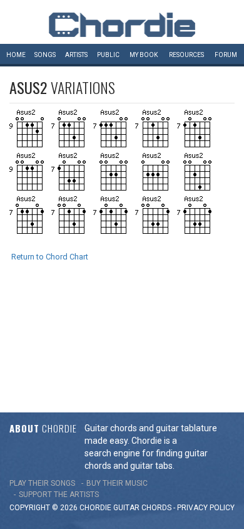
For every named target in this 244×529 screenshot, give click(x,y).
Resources (186, 54)
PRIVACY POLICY (206, 507)
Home (16, 54)
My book (144, 54)
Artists (76, 54)
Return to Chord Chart (49, 256)
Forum (226, 54)
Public (108, 54)
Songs (45, 54)
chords (156, 507)
